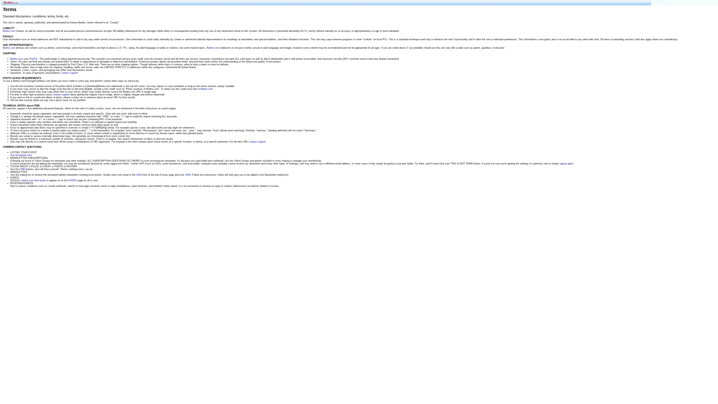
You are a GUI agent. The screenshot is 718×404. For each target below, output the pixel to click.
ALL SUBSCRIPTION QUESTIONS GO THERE (113, 160)
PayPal (33, 58)
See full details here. (21, 155)
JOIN (139, 174)
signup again (566, 163)
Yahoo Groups (42, 160)
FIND (22, 169)
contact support (69, 72)
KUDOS (72, 180)
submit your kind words (33, 180)
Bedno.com (9, 31)
